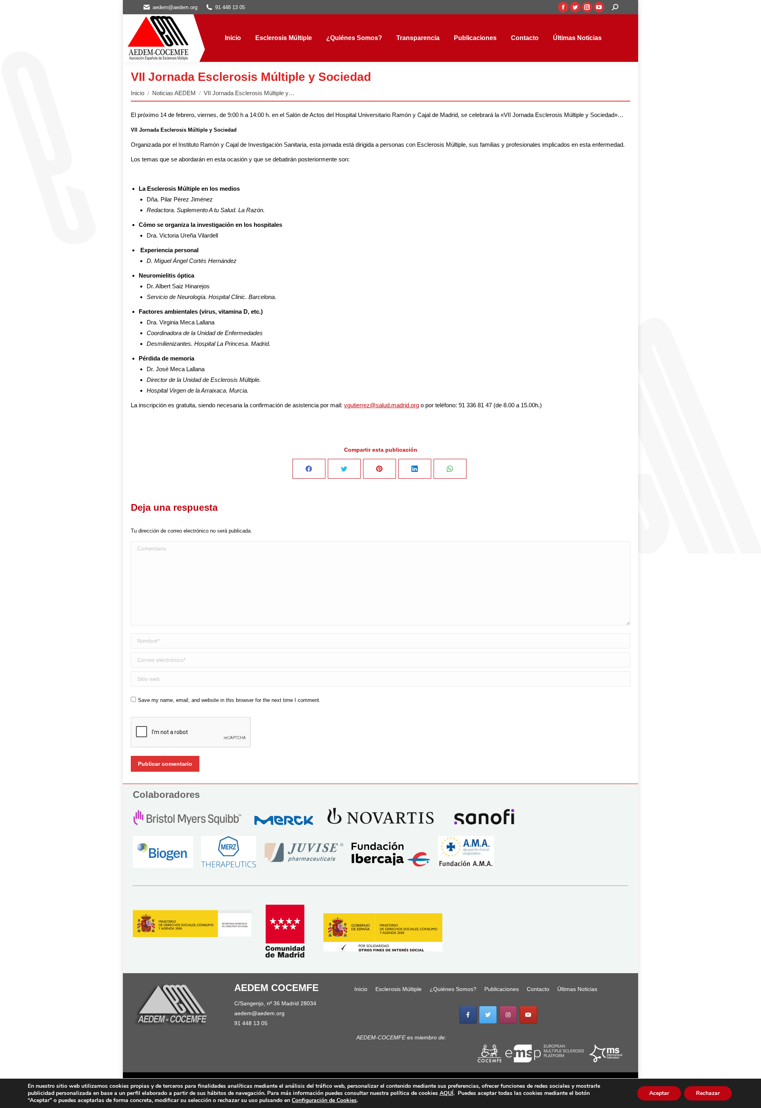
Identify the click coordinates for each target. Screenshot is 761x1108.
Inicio (360, 989)
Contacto (538, 989)
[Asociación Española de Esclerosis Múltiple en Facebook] (468, 1015)
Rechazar (708, 1093)
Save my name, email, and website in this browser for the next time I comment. (229, 700)
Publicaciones (501, 989)
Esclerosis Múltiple (398, 989)
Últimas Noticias (577, 989)
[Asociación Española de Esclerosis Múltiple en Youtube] (528, 1015)
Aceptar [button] (659, 1093)
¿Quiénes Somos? (453, 989)
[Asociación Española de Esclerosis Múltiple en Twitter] (488, 1015)
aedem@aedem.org (259, 1013)
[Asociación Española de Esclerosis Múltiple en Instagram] (508, 1015)
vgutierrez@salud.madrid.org (381, 405)
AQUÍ (446, 1093)
